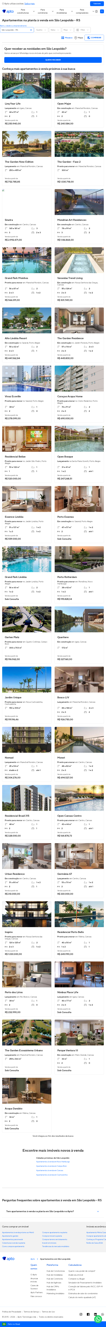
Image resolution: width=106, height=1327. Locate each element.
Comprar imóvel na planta (52, 1236)
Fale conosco (36, 1296)
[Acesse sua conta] (96, 11)
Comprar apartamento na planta (54, 1232)
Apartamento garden (10, 1236)
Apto (33, 1259)
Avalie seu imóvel (75, 1275)
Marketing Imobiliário (55, 1293)
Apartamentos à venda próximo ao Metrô (18, 1232)
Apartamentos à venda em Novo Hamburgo (53, 1162)
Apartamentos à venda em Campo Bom (51, 1166)
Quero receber (53, 60)
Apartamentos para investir (12, 1239)
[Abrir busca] (102, 11)
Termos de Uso (48, 1311)
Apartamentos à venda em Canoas (49, 1170)
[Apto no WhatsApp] (102, 1314)
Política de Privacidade (11, 1311)
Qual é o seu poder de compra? (81, 1271)
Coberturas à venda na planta (13, 1243)
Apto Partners (37, 1292)
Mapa (80, 37)
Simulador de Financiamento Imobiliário (85, 1282)
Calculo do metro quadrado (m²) (82, 1297)
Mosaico (69, 37)
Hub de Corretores (55, 1279)
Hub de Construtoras (56, 1271)
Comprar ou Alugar (76, 1279)
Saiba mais (29, 3)
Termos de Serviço (31, 1311)
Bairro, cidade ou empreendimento (13, 26)
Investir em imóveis (49, 1243)
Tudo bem (97, 4)
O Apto (34, 1274)
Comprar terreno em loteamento (54, 1239)
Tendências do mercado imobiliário (55, 1246)
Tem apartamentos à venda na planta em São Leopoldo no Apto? (40, 1211)
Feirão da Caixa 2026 (94, 1243)
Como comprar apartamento (13, 1246)
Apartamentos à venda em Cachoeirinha (51, 1175)
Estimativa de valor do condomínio (83, 1293)
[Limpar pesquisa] (31, 30)
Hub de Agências (54, 1282)
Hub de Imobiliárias (55, 1275)
